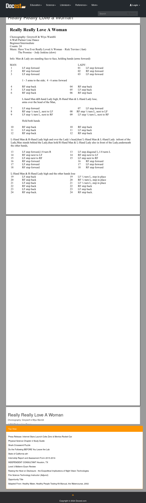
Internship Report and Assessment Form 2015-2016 (31, 457)
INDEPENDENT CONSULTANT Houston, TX (28, 462)
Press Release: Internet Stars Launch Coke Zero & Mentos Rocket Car (40, 436)
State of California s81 (18, 453)
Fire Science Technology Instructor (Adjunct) (28, 475)
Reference (80, 5)
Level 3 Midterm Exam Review (22, 466)
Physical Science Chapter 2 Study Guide (26, 440)
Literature (65, 5)
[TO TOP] (73, 495)
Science (50, 5)
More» (95, 5)
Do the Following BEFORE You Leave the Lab (29, 449)
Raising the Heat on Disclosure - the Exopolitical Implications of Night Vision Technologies (48, 470)
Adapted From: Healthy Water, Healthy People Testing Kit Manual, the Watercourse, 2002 (48, 483)
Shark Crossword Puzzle (19, 445)
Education (35, 5)
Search (132, 13)
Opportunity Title (15, 479)
